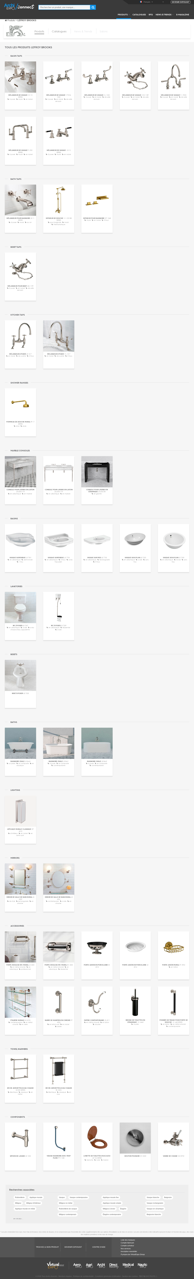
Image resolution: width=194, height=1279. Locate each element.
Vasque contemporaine (79, 1197)
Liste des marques (128, 1240)
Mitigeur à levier (109, 1209)
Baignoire (168, 1197)
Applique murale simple (112, 1203)
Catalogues (139, 14)
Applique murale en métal (25, 1209)
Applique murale (36, 1197)
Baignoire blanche (154, 1214)
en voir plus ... (18, 1218)
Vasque (62, 1197)
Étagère (123, 1209)
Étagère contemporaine (112, 1214)
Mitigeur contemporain (67, 1214)
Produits (123, 14)
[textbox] (64, 7)
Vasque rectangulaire (155, 1203)
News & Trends (163, 14)
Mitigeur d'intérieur (33, 1203)
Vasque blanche (153, 1197)
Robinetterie (20, 1197)
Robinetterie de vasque (68, 1209)
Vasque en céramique (155, 1209)
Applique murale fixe (111, 1197)
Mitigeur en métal (65, 1203)
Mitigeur (18, 1203)
